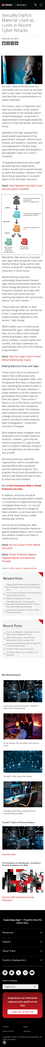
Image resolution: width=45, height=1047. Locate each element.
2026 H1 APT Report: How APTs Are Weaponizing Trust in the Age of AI (19, 639)
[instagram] (25, 972)
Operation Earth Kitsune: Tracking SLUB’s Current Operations (21, 611)
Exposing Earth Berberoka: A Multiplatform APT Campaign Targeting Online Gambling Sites (22, 587)
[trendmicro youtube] (32, 972)
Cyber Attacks (16, 568)
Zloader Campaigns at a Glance (18, 598)
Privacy (5, 1026)
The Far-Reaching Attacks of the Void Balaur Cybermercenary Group (22, 594)
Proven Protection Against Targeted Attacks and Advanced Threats (19, 558)
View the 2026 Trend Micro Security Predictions (18, 898)
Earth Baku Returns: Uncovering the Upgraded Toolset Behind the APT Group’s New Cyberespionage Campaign (22, 604)
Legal (25, 1026)
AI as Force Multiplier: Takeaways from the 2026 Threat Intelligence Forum (22, 633)
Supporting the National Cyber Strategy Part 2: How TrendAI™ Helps (22, 644)
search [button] (35, 4)
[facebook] (8, 43)
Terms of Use (8, 1031)
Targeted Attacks (29, 568)
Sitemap (26, 1031)
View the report (9, 854)
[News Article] (4, 43)
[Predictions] (23, 880)
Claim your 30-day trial (20, 1011)
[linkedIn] (16, 43)
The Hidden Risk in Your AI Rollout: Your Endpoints (21, 653)
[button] (20, 986)
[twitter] (12, 43)
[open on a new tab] (18, 972)
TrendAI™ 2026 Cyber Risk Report (20, 649)
